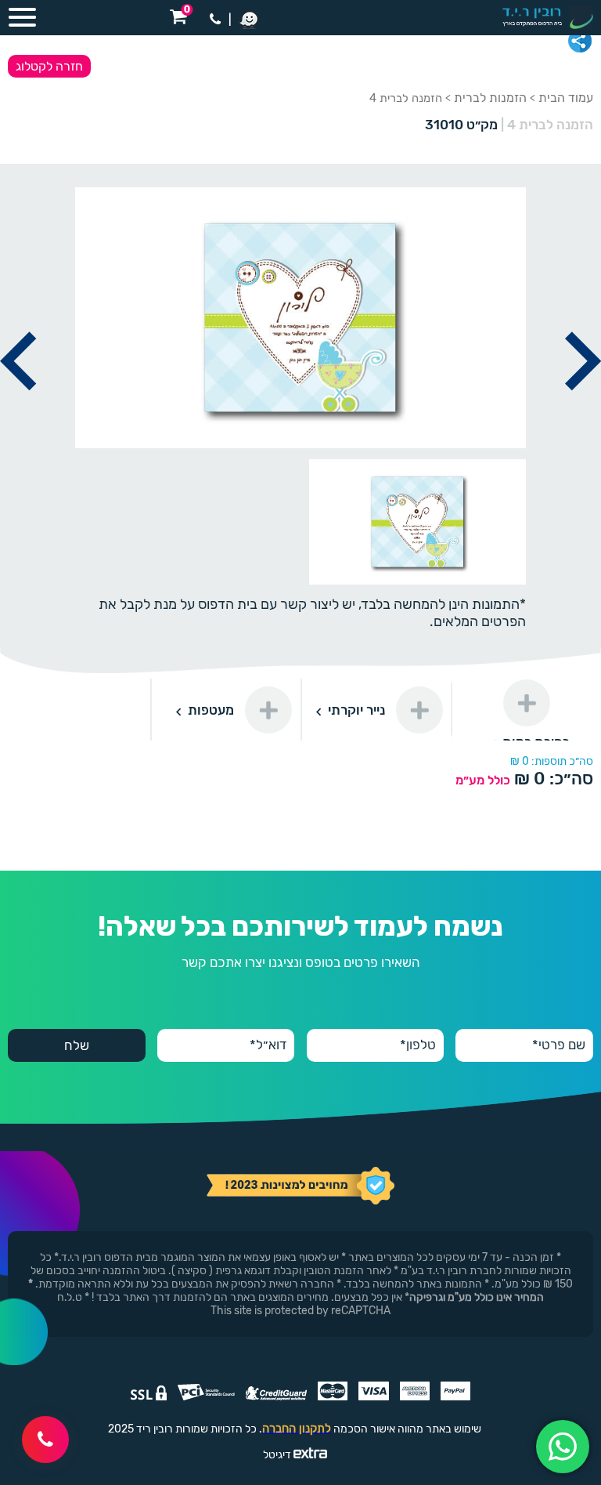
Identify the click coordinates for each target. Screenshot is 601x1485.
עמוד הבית (565, 97)
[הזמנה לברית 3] (18, 409)
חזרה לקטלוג (49, 66)
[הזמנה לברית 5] (583, 409)
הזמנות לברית (490, 97)
